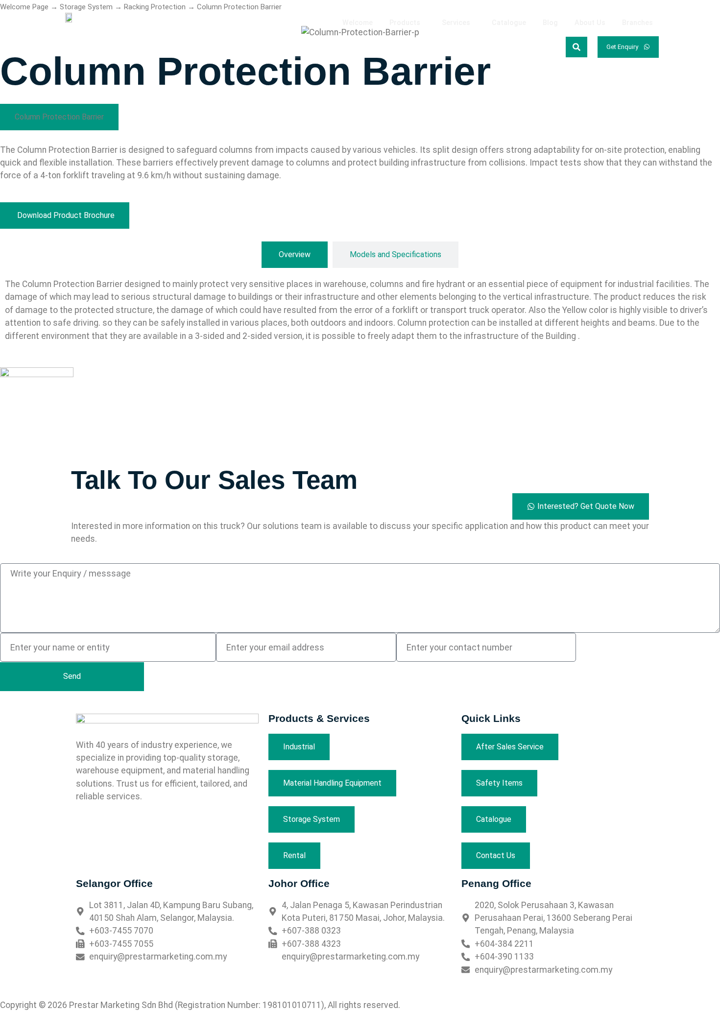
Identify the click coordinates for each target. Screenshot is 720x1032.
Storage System (86, 6)
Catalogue (509, 23)
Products (404, 23)
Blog (550, 23)
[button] (407, 23)
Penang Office (496, 883)
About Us (590, 23)
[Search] (576, 47)
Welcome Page (24, 6)
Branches (637, 23)
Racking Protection (155, 6)
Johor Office (299, 883)
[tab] (295, 254)
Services (456, 23)
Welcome (357, 23)
